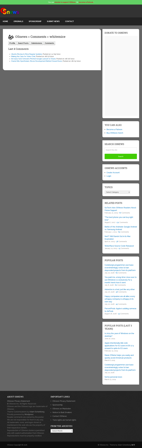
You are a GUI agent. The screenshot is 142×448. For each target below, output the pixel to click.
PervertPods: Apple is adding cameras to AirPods (120, 309)
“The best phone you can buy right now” (119, 218)
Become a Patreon (114, 129)
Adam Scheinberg (37, 412)
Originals (18, 21)
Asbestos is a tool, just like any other (120, 289)
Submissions (36, 43)
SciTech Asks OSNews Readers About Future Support (120, 209)
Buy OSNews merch (114, 133)
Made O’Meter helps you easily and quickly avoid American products (119, 356)
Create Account (113, 173)
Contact (69, 21)
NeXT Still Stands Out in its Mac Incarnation (118, 237)
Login (108, 176)
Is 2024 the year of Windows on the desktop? (119, 334)
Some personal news (113, 377)
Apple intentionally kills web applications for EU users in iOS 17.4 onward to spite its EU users (119, 345)
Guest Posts (23, 43)
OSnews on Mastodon (61, 409)
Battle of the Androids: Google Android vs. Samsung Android (121, 228)
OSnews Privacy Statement (18, 401)
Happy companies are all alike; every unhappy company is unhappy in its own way (120, 299)
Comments (49, 43)
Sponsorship (35, 21)
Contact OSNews (59, 416)
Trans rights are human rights (64, 420)
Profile (12, 43)
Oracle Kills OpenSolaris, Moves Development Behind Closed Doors (36, 61)
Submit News (53, 21)
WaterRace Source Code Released (119, 246)
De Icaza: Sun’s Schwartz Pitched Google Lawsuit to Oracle (33, 59)
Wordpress (29, 414)
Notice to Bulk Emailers (62, 412)
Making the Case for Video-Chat (23, 56)
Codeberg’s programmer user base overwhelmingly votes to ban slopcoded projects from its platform (120, 267)
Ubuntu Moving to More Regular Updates (26, 54)
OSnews (10, 445)
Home (5, 21)
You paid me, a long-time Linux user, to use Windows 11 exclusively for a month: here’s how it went (121, 280)
